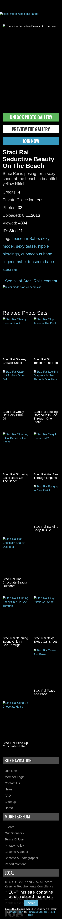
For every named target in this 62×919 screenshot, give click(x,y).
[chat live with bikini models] (31, 294)
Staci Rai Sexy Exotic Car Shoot (45, 639)
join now (31, 141)
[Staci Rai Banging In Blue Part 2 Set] (46, 504)
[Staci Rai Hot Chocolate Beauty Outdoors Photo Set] (15, 556)
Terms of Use (14, 839)
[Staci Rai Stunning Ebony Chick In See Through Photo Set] (15, 615)
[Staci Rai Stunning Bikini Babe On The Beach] (15, 451)
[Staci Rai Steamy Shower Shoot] (15, 336)
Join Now (11, 771)
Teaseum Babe (25, 238)
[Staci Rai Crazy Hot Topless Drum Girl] (15, 389)
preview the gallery (31, 129)
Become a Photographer (21, 858)
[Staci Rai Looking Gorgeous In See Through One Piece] (46, 389)
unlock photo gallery (31, 117)
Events (9, 827)
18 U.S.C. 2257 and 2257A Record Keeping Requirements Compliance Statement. (29, 886)
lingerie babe (14, 261)
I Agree (31, 902)
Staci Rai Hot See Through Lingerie (46, 476)
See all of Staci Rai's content (31, 281)
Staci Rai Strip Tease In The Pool (46, 361)
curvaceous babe (36, 254)
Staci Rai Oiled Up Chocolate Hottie (15, 744)
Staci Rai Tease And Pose (44, 692)
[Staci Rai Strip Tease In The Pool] (46, 336)
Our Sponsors (14, 833)
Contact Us (12, 783)
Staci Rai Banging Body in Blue (46, 528)
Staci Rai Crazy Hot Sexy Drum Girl (13, 415)
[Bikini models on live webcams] (31, 15)
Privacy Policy (14, 845)
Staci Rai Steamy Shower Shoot (14, 361)
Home (9, 808)
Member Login (14, 777)
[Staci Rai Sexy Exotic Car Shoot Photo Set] (46, 615)
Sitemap (10, 802)
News (8, 789)
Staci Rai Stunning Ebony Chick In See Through (15, 641)
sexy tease (26, 246)
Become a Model (16, 852)
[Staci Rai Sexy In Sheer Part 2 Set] (46, 451)
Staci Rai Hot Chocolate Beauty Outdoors (15, 582)
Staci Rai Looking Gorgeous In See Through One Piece (46, 417)
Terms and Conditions (38, 912)
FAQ (8, 795)
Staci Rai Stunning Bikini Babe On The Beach (15, 478)
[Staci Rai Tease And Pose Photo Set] (46, 668)
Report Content (15, 864)
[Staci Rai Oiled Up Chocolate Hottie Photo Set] (15, 720)
